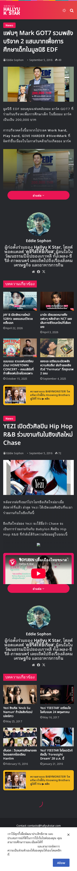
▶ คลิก (46, 398)
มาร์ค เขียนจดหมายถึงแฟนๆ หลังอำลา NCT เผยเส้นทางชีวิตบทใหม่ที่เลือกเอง (56, 321)
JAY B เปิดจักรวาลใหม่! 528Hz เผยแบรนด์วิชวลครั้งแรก (18, 319)
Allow (61, 862)
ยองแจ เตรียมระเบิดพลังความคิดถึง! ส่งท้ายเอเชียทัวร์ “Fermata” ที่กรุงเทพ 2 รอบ (57, 367)
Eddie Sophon (15, 60)
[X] (43, 271)
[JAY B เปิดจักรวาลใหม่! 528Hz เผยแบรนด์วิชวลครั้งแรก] (20, 301)
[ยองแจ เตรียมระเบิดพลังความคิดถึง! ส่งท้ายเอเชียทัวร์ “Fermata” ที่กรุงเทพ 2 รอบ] (57, 347)
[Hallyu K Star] (11, 10)
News (9, 25)
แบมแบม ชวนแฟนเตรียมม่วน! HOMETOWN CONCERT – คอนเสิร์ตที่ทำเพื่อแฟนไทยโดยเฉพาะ (18, 367)
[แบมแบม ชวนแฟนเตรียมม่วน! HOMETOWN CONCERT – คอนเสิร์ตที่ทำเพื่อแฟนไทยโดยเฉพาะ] (20, 347)
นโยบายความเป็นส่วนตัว (22, 846)
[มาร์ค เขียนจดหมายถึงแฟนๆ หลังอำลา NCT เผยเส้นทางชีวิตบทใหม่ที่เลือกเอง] (57, 301)
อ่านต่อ (37, 195)
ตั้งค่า (13, 854)
